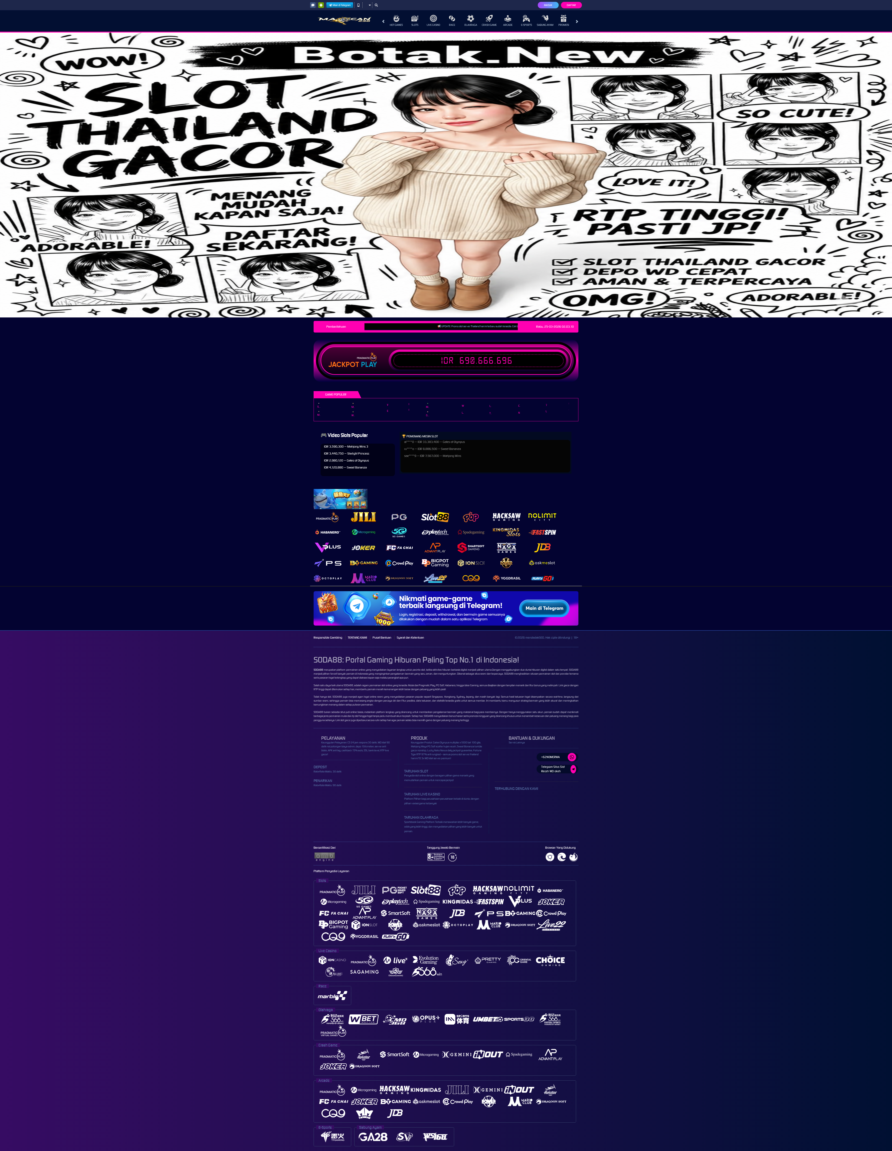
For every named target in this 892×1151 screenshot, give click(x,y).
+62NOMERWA (550, 757)
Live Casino (433, 24)
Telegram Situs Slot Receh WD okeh (553, 769)
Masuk (548, 5)
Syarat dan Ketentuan (410, 638)
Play (369, 364)
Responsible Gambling (328, 638)
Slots (414, 24)
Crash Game (489, 24)
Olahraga (470, 24)
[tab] (327, 517)
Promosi (563, 24)
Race (452, 24)
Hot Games (396, 24)
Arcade (507, 24)
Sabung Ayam (545, 24)
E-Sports (526, 24)
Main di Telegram (342, 5)
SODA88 (348, 685)
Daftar (571, 5)
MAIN (319, 403)
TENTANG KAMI (357, 638)
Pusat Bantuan (382, 638)
